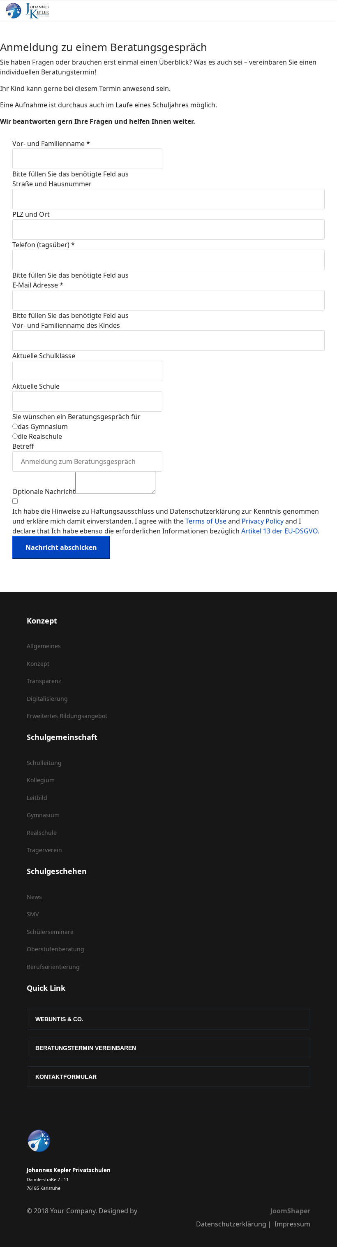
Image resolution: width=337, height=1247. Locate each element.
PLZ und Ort (31, 214)
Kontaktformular (66, 1076)
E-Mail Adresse (37, 285)
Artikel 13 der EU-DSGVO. (280, 530)
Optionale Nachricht (43, 491)
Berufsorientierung (53, 967)
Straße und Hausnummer (52, 183)
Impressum (292, 1223)
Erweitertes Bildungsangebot (67, 716)
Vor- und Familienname (51, 143)
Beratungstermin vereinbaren (85, 1048)
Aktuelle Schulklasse (43, 355)
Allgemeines (44, 646)
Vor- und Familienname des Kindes (66, 325)
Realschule (42, 833)
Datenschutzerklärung (231, 1223)
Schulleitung (44, 763)
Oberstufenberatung (55, 949)
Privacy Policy (263, 521)
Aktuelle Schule (36, 386)
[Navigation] (256, 14)
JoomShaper (290, 1210)
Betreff (23, 446)
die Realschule (40, 436)
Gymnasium (43, 815)
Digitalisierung (47, 698)
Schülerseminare (50, 932)
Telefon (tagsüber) (43, 244)
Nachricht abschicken (61, 547)
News (34, 897)
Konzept (38, 664)
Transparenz (44, 681)
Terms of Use (205, 521)
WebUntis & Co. (59, 1019)
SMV (33, 914)
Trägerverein (44, 850)
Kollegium (41, 780)
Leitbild (37, 798)
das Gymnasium (43, 426)
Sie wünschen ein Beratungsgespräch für (76, 416)
